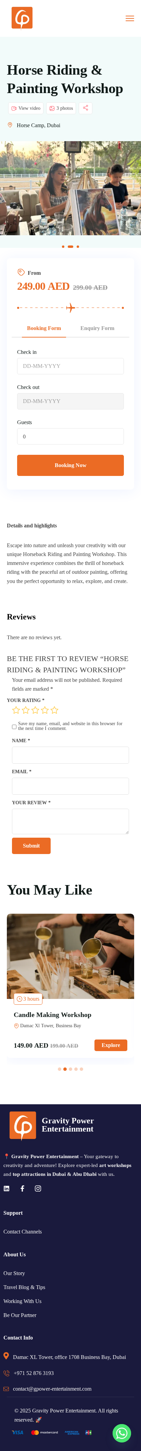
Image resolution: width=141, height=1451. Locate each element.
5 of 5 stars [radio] (54, 710)
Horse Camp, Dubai (38, 125)
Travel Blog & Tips (24, 1287)
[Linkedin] (6, 1188)
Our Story (14, 1273)
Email (21, 771)
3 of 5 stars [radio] (35, 710)
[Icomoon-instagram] (38, 1188)
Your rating (25, 700)
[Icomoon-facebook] (22, 1188)
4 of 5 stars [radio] (45, 710)
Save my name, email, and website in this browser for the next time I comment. (70, 726)
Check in (27, 352)
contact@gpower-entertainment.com (52, 1389)
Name (21, 740)
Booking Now (71, 465)
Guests (24, 422)
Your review (31, 802)
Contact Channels (22, 1232)
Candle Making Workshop (52, 1014)
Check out (28, 387)
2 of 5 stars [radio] (26, 710)
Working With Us (22, 1301)
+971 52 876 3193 (34, 1373)
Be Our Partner (19, 1315)
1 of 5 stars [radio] (16, 710)
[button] (63, 246)
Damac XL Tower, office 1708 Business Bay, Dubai (69, 1357)
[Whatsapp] (122, 1433)
